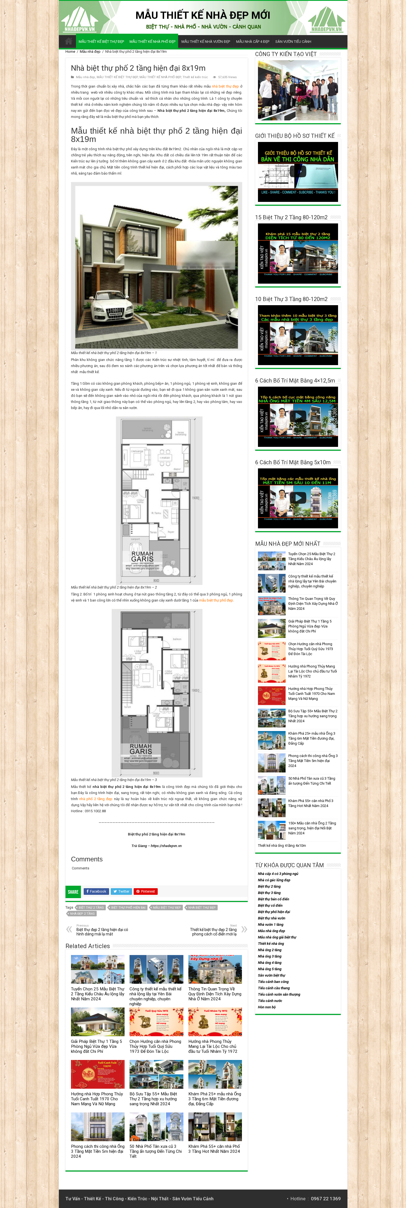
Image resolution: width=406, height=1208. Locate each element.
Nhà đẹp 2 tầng (82, 914)
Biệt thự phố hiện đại (128, 907)
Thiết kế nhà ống (271, 943)
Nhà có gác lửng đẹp (274, 880)
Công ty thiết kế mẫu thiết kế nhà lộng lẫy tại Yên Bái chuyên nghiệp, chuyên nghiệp (155, 996)
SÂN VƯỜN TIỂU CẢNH (293, 41)
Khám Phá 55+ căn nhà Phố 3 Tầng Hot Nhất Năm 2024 (214, 1149)
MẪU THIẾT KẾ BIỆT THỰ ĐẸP (101, 41)
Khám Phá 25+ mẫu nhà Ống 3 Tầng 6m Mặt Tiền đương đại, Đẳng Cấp (214, 1098)
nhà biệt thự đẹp (225, 86)
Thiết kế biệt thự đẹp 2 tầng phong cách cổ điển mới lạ (213, 930)
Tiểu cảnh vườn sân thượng (279, 994)
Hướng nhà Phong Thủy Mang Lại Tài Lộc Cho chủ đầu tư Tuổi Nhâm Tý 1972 (213, 1046)
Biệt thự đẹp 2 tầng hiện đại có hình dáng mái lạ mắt (102, 930)
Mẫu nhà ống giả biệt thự (277, 937)
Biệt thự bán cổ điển (273, 899)
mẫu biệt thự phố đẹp (216, 600)
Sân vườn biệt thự (271, 975)
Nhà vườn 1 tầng (270, 924)
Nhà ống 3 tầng (269, 956)
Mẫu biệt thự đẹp (167, 907)
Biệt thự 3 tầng (269, 893)
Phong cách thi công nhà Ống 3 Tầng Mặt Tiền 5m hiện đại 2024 (98, 1151)
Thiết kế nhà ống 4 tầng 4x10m (282, 845)
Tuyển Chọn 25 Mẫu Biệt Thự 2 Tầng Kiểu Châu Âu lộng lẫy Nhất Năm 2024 (97, 994)
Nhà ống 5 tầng (269, 969)
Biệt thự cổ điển (270, 905)
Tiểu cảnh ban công (273, 982)
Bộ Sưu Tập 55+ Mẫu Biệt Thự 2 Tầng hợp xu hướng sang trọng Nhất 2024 (153, 1098)
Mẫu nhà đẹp (90, 51)
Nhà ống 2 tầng (269, 950)
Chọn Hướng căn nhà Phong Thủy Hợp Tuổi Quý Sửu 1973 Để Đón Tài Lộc (155, 1046)
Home (70, 51)
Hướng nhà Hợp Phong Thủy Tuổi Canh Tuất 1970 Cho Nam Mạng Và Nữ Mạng (97, 1098)
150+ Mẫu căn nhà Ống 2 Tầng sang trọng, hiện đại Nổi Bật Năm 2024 (312, 828)
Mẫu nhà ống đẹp (271, 931)
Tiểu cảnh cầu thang (274, 988)
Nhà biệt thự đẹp (202, 907)
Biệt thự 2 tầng (91, 907)
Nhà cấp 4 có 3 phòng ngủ (278, 874)
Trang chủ (69, 41)
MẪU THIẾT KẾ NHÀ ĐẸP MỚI (203, 15)
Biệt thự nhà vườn (271, 918)
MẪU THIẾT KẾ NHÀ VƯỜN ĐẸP (205, 41)
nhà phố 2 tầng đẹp (95, 799)
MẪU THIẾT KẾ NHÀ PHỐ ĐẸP (152, 41)
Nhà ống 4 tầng (269, 963)
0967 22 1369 (326, 1198)
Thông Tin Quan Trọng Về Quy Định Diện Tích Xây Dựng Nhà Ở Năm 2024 (214, 994)
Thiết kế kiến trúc (195, 77)
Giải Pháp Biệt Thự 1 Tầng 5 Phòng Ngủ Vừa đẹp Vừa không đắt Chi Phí (96, 1046)
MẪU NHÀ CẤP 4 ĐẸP (252, 41)
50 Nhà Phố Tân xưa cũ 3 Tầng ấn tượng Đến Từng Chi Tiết (156, 1151)
